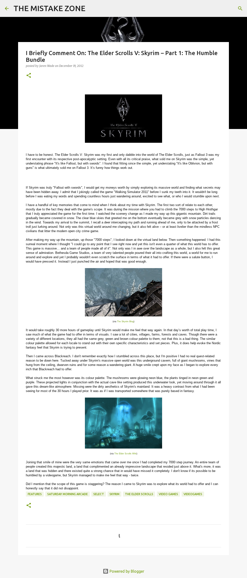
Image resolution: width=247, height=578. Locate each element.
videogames (193, 494)
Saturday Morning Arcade (67, 494)
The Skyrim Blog (125, 321)
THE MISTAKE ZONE (49, 8)
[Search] (92, 8)
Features (35, 494)
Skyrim (114, 494)
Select (98, 494)
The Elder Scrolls (139, 494)
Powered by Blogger (126, 571)
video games (168, 494)
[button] (29, 75)
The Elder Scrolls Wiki (125, 453)
